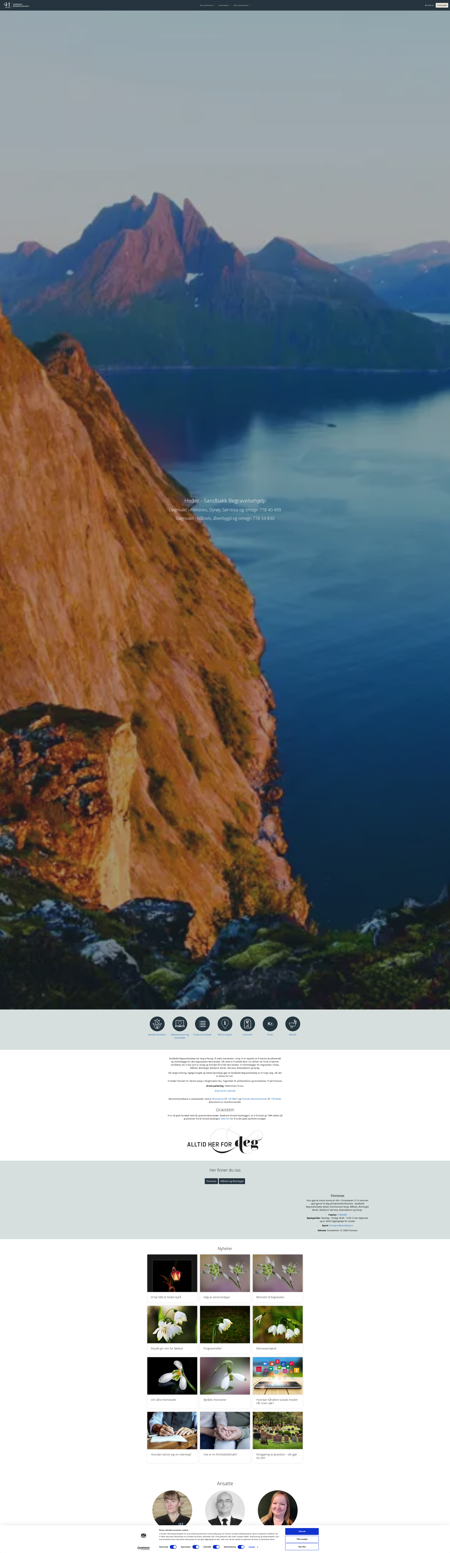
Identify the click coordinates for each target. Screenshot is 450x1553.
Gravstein (247, 1034)
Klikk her (225, 1118)
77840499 (342, 1214)
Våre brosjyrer (225, 1034)
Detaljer (252, 1547)
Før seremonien (206, 5)
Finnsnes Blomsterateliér (254, 1098)
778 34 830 (263, 518)
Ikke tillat (302, 1547)
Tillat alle (302, 1531)
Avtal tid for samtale (225, 1090)
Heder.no (430, 5)
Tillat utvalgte (302, 1539)
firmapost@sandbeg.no (341, 1225)
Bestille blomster (157, 1034)
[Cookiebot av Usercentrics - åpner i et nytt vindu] (143, 1548)
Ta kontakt (442, 5)
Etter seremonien (241, 5)
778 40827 (233, 1098)
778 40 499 (270, 510)
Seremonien (223, 5)
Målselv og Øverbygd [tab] (231, 1181)
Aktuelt (292, 1034)
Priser (270, 1034)
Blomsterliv (218, 1098)
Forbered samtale (202, 1034)
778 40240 (276, 1098)
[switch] (195, 1547)
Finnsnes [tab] (211, 1181)
